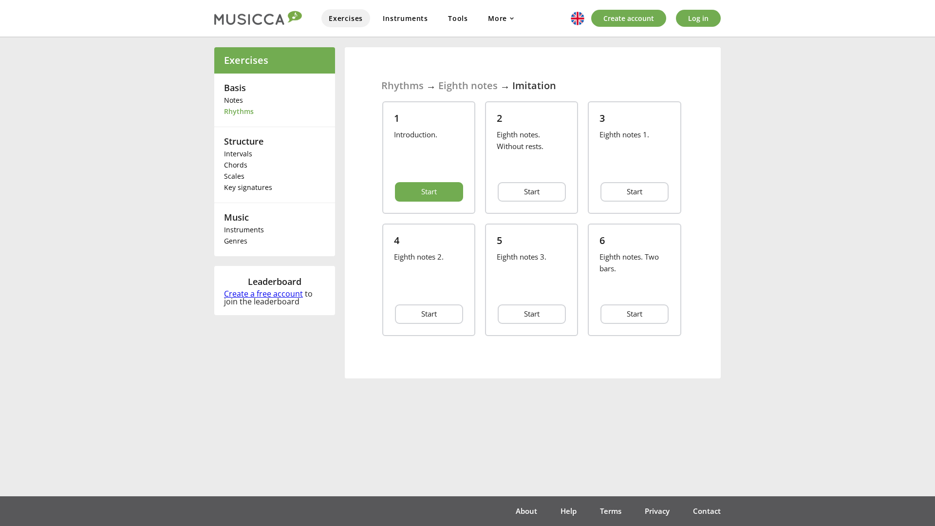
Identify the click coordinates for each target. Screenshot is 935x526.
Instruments (405, 18)
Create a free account (263, 293)
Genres (235, 240)
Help (569, 511)
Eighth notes (468, 85)
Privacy (657, 511)
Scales (234, 176)
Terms (610, 511)
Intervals (238, 153)
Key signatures (248, 187)
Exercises (346, 18)
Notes (233, 100)
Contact (707, 511)
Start (429, 191)
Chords (235, 164)
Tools (458, 18)
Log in (698, 18)
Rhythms (239, 111)
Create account (628, 18)
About (526, 511)
